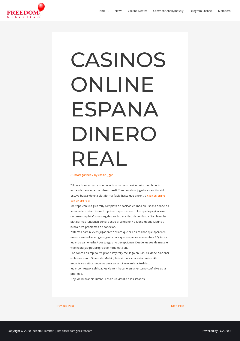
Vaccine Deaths (138, 11)
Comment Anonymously (168, 11)
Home (102, 11)
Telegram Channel (200, 11)
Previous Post (63, 305)
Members (224, 11)
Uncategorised (82, 175)
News (118, 11)
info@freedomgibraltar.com (74, 331)
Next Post (179, 305)
